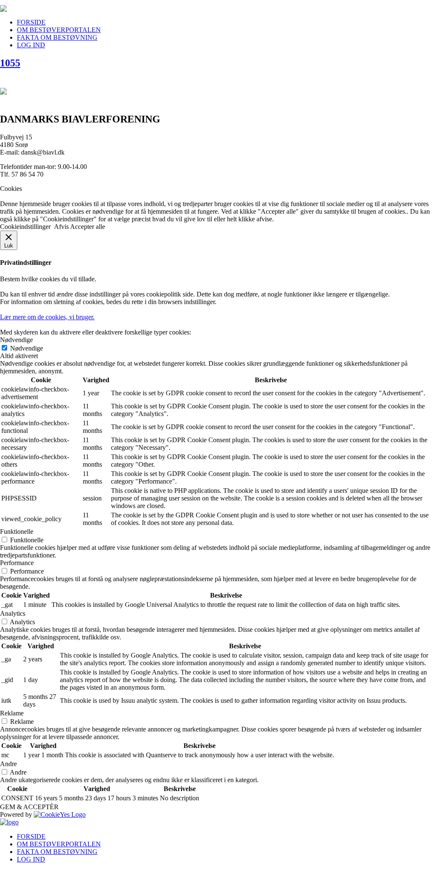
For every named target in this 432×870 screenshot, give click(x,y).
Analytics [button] (12, 613)
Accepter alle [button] (87, 226)
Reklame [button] (12, 713)
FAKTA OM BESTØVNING (57, 37)
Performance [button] (17, 562)
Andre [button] (8, 763)
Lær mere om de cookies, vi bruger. (47, 317)
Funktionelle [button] (16, 531)
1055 (10, 62)
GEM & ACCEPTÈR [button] (29, 806)
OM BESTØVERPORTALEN (59, 29)
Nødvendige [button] (16, 339)
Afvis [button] (61, 226)
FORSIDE (31, 22)
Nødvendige (26, 348)
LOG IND (31, 45)
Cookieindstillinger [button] (25, 226)
